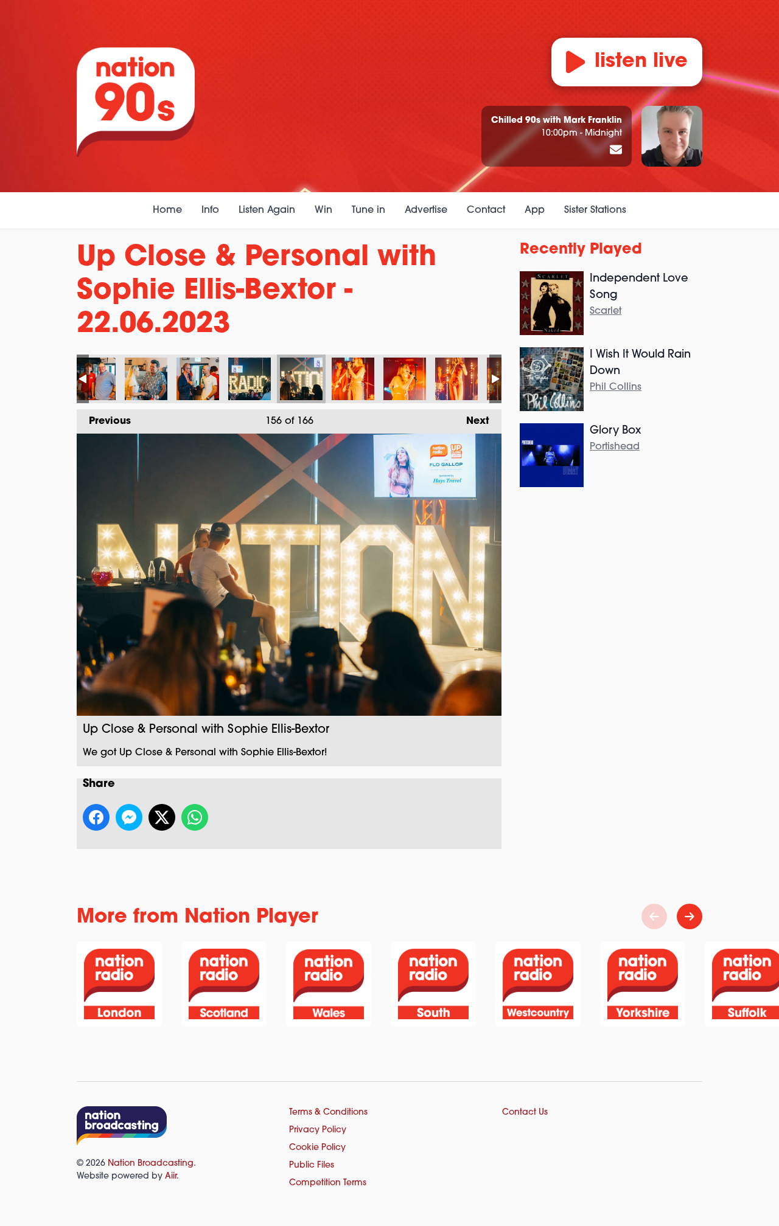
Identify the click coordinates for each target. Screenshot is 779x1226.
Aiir (170, 1176)
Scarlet (605, 311)
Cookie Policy (317, 1147)
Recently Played (581, 250)
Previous (104, 421)
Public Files (311, 1165)
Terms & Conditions (328, 1112)
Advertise (426, 210)
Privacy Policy (317, 1130)
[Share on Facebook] (96, 817)
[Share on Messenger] (129, 817)
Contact (486, 210)
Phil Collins (615, 387)
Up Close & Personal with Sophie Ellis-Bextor (94, 379)
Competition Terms (327, 1183)
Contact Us (525, 1112)
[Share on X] (161, 817)
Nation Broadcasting (151, 1163)
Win (323, 210)
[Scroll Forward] (689, 916)
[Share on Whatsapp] (194, 817)
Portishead (615, 447)
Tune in (368, 210)
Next (471, 421)
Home (167, 210)
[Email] (616, 151)
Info (210, 210)
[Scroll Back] (654, 916)
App (535, 210)
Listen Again (267, 210)
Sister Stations (595, 210)
